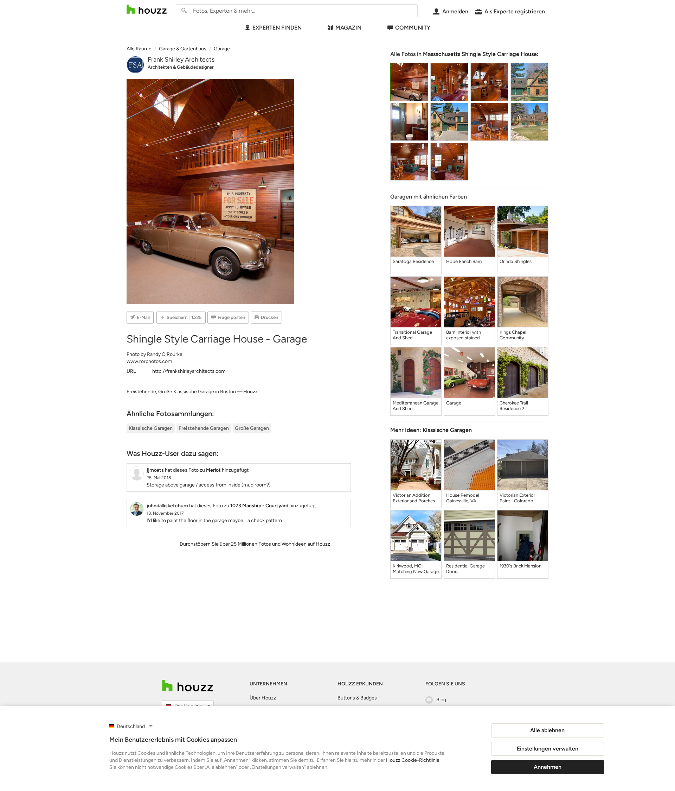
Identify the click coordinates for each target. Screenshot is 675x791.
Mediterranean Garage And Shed (415, 405)
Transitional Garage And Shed (412, 334)
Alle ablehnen (547, 730)
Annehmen (547, 767)
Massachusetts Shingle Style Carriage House (480, 54)
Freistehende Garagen (204, 428)
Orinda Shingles (516, 261)
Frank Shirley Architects (181, 59)
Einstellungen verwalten (547, 748)
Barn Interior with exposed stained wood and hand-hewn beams (468, 335)
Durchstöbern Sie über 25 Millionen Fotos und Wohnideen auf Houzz (255, 544)
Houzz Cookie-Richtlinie (412, 760)
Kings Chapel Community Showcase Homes (518, 335)
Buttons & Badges (357, 698)
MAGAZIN (348, 27)
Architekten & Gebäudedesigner (181, 67)
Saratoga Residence (413, 261)
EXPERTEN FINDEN (277, 27)
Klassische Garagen (151, 428)
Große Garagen (252, 428)
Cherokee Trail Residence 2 (514, 405)
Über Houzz (263, 698)
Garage (453, 403)
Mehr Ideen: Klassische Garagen (431, 430)
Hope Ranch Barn (464, 261)
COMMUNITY (412, 27)
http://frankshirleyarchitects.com (189, 371)
